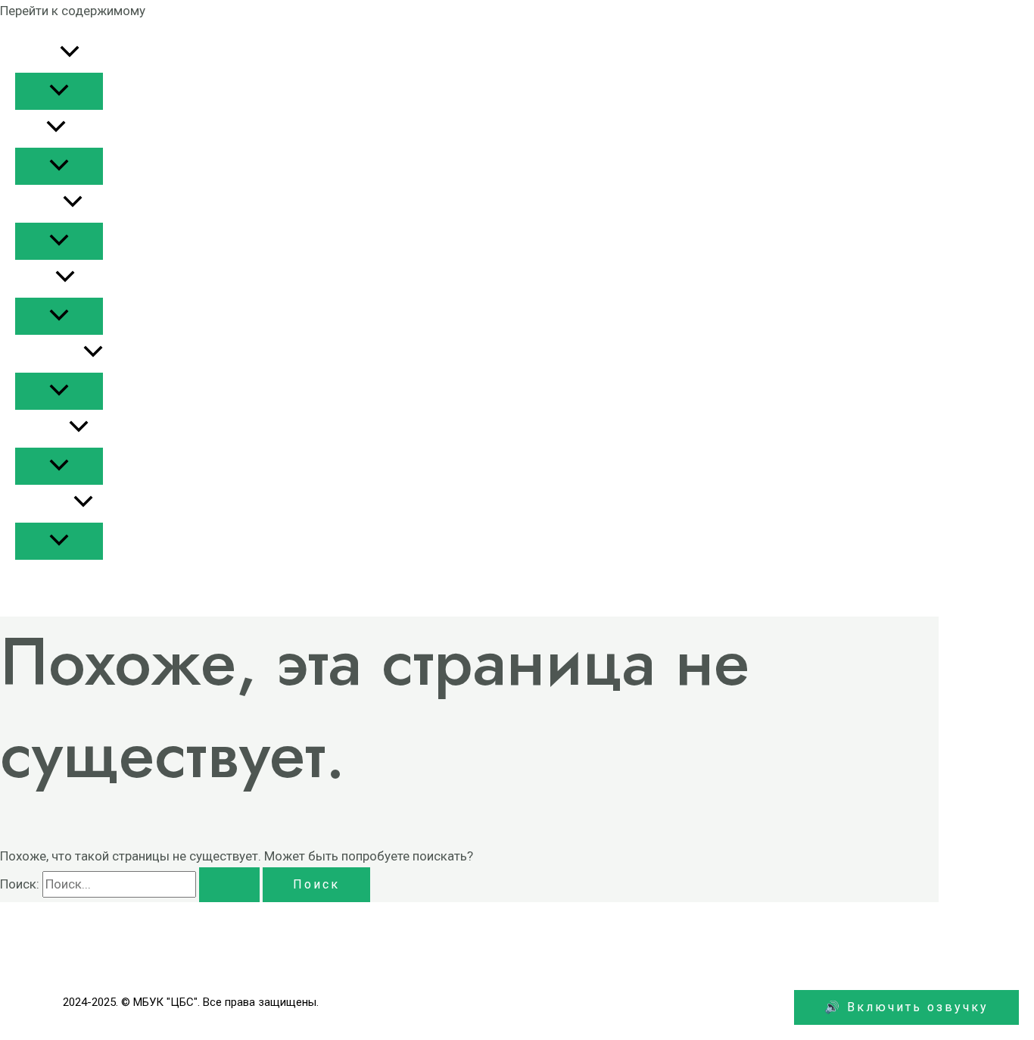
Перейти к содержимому (72, 10)
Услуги (35, 279)
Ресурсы (39, 204)
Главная (37, 54)
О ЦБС (30, 129)
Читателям (44, 504)
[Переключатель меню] (59, 91)
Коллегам (42, 429)
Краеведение (49, 354)
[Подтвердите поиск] (229, 884)
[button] (69, 54)
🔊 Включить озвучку (906, 1007)
